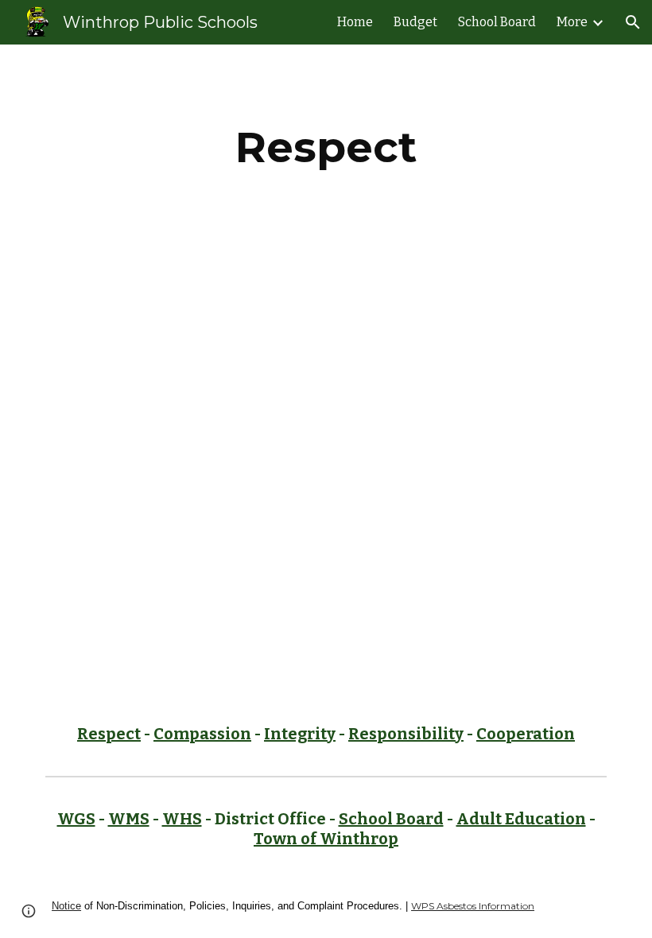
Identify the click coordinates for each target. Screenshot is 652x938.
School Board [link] (497, 21)
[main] (326, 147)
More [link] (572, 21)
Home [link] (355, 21)
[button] (633, 22)
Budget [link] (415, 21)
